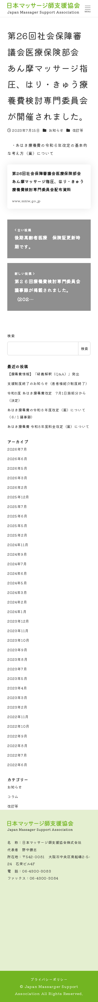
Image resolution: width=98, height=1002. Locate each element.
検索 (11, 335)
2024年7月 (17, 563)
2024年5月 (17, 582)
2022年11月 (18, 716)
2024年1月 (17, 611)
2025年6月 (17, 515)
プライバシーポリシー (49, 979)
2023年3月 (17, 697)
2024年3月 (17, 592)
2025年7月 (17, 506)
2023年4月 (17, 687)
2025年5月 (17, 525)
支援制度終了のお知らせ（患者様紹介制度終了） (48, 383)
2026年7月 (17, 449)
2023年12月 (18, 621)
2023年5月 (17, 678)
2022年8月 (17, 745)
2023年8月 (17, 659)
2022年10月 (18, 726)
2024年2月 (17, 601)
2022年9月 (17, 735)
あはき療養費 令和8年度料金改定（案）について (48, 426)
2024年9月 (17, 554)
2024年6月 (17, 573)
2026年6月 (17, 458)
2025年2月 (17, 535)
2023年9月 (17, 649)
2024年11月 (17, 544)
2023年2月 (17, 707)
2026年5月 (17, 468)
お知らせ (56, 130)
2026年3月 (17, 477)
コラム (12, 796)
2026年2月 (17, 487)
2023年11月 (18, 630)
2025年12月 (18, 496)
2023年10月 (18, 640)
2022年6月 (17, 764)
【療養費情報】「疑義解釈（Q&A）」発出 (43, 373)
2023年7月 (17, 668)
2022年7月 (17, 755)
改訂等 (77, 130)
